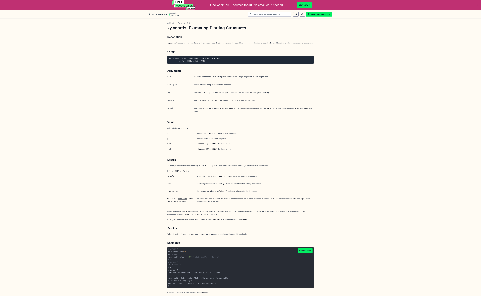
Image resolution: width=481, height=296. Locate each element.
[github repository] (302, 14)
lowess (202, 234)
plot (227, 92)
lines (184, 234)
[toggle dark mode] (296, 14)
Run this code (305, 251)
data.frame (182, 199)
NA (251, 92)
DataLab (204, 292)
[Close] (477, 5)
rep (216, 100)
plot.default (173, 234)
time (222, 191)
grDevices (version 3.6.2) (179, 23)
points (191, 234)
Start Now (303, 5)
